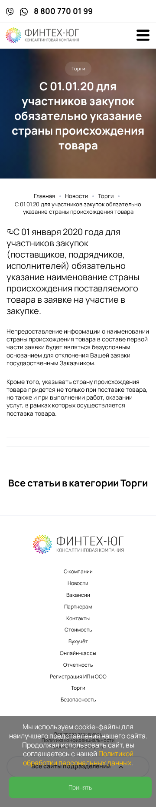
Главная (44, 196)
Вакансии (78, 595)
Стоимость (78, 629)
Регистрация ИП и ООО (78, 676)
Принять (80, 787)
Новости (76, 196)
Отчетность (78, 664)
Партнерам (78, 606)
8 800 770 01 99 (63, 11)
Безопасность (78, 699)
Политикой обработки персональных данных (78, 758)
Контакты (78, 618)
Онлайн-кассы (78, 653)
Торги (106, 196)
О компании (78, 571)
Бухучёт (78, 641)
